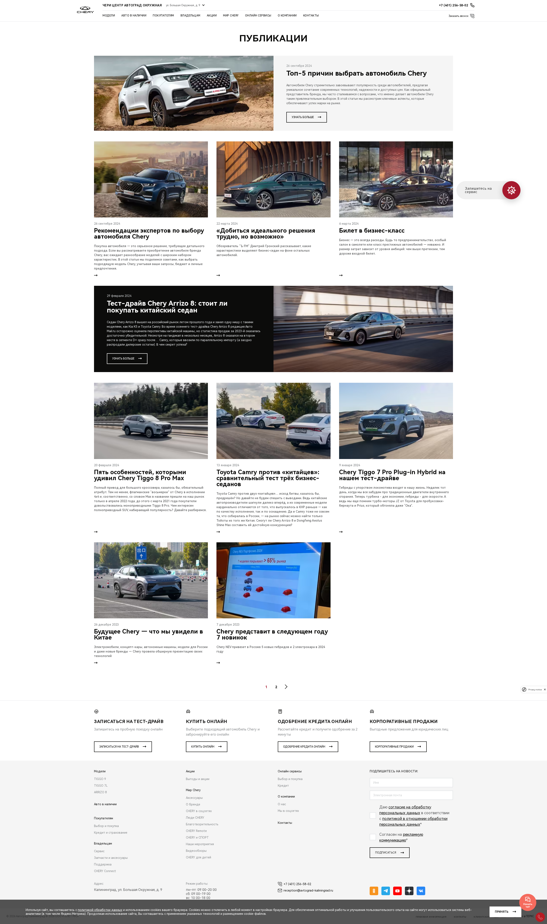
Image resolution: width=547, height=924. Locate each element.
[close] (545, 689)
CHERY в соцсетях (199, 811)
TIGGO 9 (100, 779)
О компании (287, 15)
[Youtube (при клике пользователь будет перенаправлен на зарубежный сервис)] (397, 891)
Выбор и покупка (106, 826)
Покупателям (163, 15)
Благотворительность (202, 824)
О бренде (193, 804)
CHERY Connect (105, 871)
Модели (109, 15)
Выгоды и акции (197, 779)
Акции (212, 15)
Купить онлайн (202, 746)
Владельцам (190, 15)
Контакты (311, 15)
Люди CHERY (195, 817)
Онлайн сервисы (258, 15)
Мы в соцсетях (288, 811)
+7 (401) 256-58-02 (297, 884)
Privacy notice (535, 689)
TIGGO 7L (101, 785)
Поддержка (103, 864)
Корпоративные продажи (394, 746)
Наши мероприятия (200, 844)
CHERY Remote (196, 831)
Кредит (283, 785)
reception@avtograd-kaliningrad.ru (308, 890)
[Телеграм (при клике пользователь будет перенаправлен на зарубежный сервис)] (385, 891)
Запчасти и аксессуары (111, 857)
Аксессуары (194, 797)
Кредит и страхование (110, 832)
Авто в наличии (133, 15)
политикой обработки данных (100, 910)
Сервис (99, 851)
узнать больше (303, 117)
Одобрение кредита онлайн (304, 746)
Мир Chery (231, 15)
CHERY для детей (198, 857)
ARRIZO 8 (100, 792)
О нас (282, 804)
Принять (501, 911)
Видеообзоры (196, 850)
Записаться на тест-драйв (119, 746)
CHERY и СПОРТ (197, 837)
